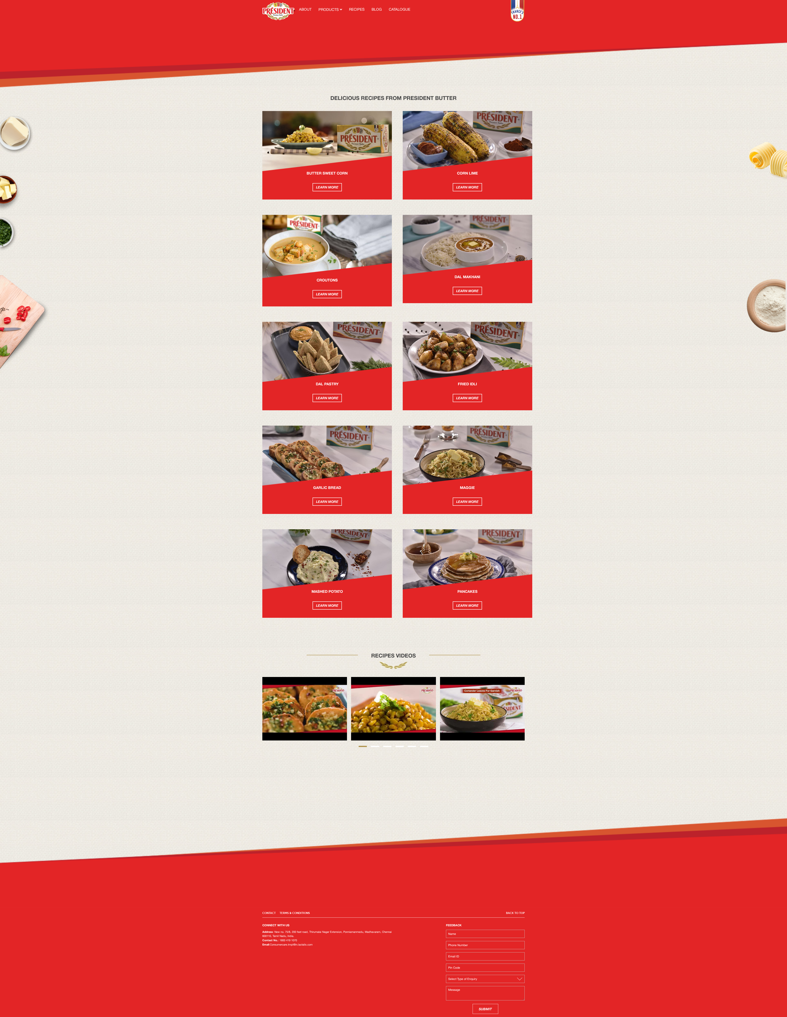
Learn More (327, 187)
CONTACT (269, 913)
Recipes (357, 9)
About (305, 9)
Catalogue (399, 9)
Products (329, 10)
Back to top (515, 913)
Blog (377, 9)
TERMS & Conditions (295, 913)
